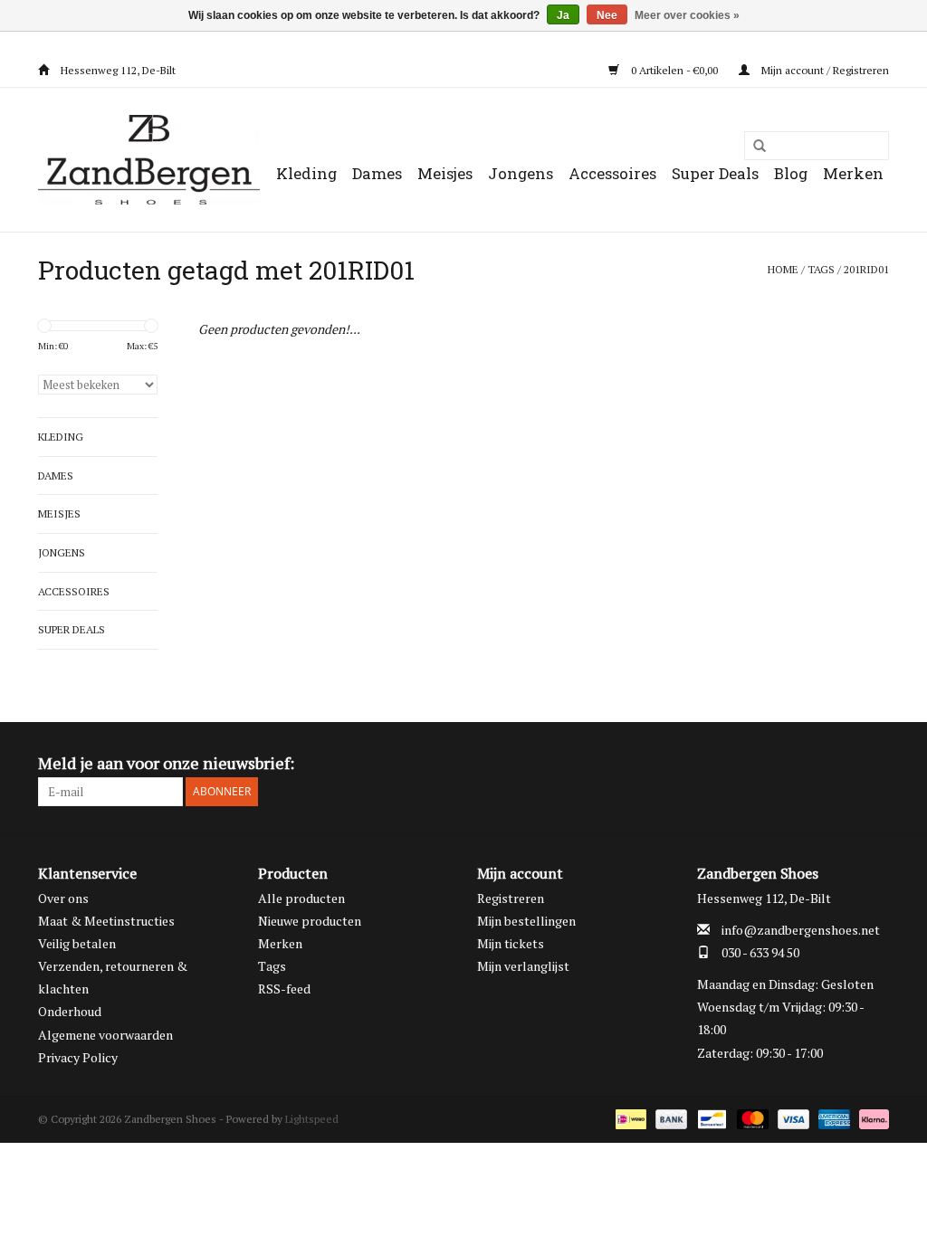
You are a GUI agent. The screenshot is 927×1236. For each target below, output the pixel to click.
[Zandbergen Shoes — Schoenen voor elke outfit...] (149, 159)
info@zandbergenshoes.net (801, 929)
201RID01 (866, 269)
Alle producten (301, 898)
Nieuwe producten (309, 920)
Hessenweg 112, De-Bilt (117, 70)
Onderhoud (69, 1011)
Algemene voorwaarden (105, 1034)
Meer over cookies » (687, 15)
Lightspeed (312, 1119)
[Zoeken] (753, 146)
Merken (853, 173)
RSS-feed (284, 988)
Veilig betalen (77, 943)
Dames (377, 173)
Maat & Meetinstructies (106, 920)
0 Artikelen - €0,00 (674, 70)
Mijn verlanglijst (523, 966)
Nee (607, 15)
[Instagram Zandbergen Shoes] (874, 763)
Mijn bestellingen (526, 920)
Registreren (510, 898)
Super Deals (715, 173)
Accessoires (612, 173)
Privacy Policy (78, 1057)
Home (783, 269)
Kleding (306, 173)
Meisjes (445, 173)
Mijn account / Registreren (824, 70)
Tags (821, 269)
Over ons (63, 898)
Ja (563, 15)
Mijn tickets (510, 943)
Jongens (520, 173)
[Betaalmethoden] (629, 1118)
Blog (791, 173)
